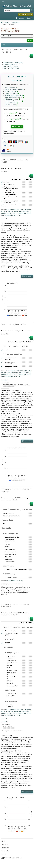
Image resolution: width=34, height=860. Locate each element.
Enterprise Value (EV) (11, 91)
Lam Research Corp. (10, 549)
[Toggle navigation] (3, 2)
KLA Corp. (7, 547)
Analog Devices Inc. (10, 539)
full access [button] (12, 113)
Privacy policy (5, 847)
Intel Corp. (7, 544)
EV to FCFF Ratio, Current (10, 66)
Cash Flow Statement (11, 88)
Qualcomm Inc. (8, 559)
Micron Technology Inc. (10, 554)
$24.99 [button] (30, 40)
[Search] (31, 10)
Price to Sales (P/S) (13, 101)
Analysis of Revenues (11, 103)
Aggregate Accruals (10, 105)
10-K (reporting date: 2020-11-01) (11, 215)
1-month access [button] (14, 119)
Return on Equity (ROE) (14, 97)
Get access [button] (18, 127)
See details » (5, 218)
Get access (20, 18)
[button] (1, 182)
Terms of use (5, 844)
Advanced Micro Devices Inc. (12, 537)
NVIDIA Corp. (8, 556)
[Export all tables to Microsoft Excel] (31, 56)
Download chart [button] (27, 276)
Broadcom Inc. (16, 22)
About (3, 841)
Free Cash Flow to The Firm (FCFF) (13, 62)
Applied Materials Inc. (10, 542)
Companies (7, 22)
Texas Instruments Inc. (10, 561)
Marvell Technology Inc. (11, 551)
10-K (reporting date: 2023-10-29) (19, 211)
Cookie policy (5, 851)
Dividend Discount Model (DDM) (14, 95)
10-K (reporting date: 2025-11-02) (14, 209)
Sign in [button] (30, 18)
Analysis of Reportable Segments (14, 89)
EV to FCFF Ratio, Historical (11, 68)
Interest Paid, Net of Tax (10, 64)
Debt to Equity (11, 99)
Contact (4, 854)
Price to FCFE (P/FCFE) (11, 93)
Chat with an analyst (25, 14)
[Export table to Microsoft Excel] (31, 176)
